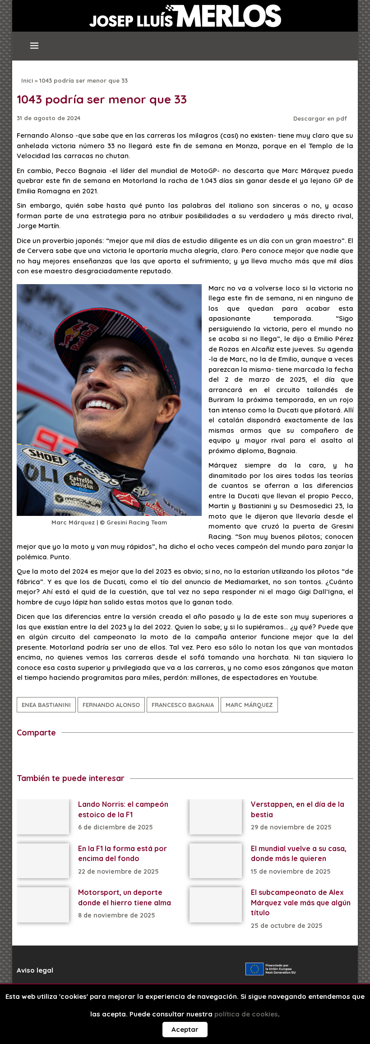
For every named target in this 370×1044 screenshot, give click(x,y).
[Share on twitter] (37, 756)
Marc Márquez (249, 704)
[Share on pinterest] (87, 756)
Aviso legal (35, 970)
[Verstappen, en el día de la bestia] (216, 816)
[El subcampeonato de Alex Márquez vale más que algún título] (216, 904)
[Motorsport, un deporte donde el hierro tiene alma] (43, 904)
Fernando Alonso (111, 704)
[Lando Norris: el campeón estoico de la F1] (43, 816)
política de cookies (246, 1014)
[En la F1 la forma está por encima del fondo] (43, 860)
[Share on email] (121, 756)
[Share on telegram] (54, 756)
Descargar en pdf (321, 118)
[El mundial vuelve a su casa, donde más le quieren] (216, 860)
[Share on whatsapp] (104, 756)
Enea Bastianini (46, 704)
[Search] (339, 49)
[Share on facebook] (21, 756)
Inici (27, 80)
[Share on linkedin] (71, 756)
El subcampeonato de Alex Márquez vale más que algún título (301, 902)
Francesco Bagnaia (183, 704)
